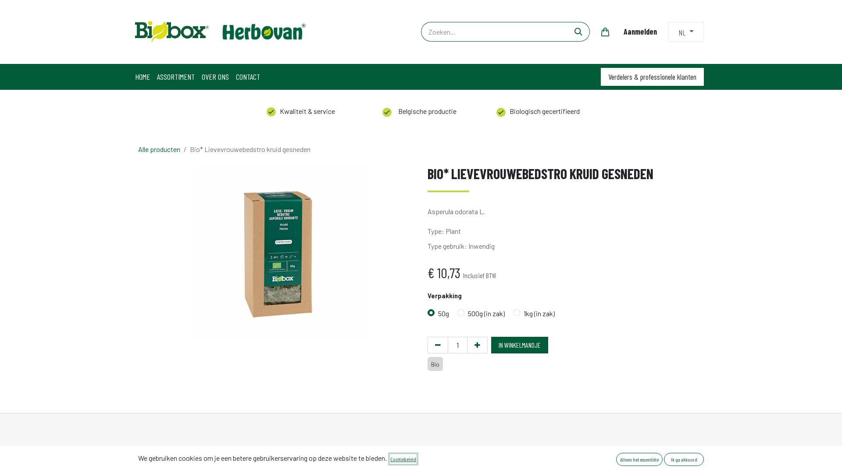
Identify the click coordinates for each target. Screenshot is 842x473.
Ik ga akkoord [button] (684, 459)
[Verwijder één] (438, 345)
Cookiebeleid (403, 459)
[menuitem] (142, 76)
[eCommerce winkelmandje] (605, 32)
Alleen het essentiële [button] (639, 459)
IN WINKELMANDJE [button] (520, 345)
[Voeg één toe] (477, 345)
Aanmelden (640, 31)
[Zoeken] (578, 32)
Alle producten (159, 149)
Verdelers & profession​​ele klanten (652, 76)
